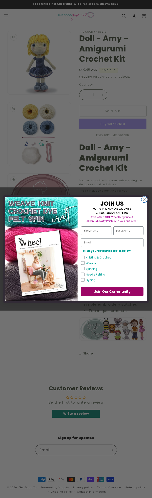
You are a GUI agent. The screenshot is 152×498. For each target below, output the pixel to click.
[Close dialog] (144, 199)
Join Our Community (112, 291)
